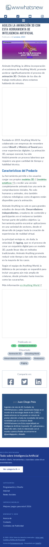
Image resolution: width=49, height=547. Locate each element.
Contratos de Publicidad (13, 526)
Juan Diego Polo (27, 402)
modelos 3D (28, 179)
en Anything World (29, 285)
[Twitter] (6, 16)
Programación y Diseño (13, 487)
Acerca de (7, 518)
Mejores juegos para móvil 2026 (17, 507)
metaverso (39, 358)
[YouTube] (31, 16)
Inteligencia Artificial (27, 346)
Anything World (32, 354)
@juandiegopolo (10, 434)
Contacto (7, 522)
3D (14, 346)
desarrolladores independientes (17, 358)
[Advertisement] (24, 111)
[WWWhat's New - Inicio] (24, 7)
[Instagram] (43, 16)
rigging (24, 363)
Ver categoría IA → (11, 469)
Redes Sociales (9, 495)
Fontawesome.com (16, 543)
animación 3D (15, 354)
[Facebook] (19, 16)
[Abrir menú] (24, 20)
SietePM (38, 543)
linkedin (22, 434)
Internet (6, 491)
